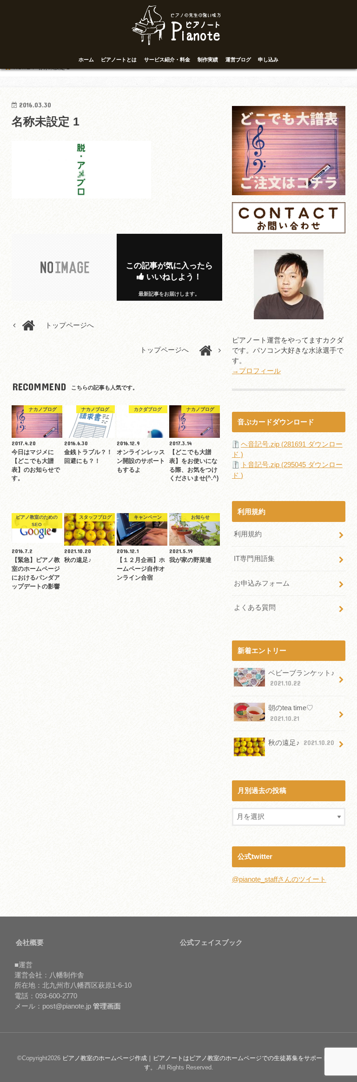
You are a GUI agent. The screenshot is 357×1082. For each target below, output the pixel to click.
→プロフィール (256, 371)
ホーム (86, 59)
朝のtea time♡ (290, 713)
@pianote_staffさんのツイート (279, 879)
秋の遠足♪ (301, 742)
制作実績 (208, 59)
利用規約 (248, 534)
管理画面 (107, 1006)
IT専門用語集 (254, 558)
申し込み (268, 59)
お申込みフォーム (262, 583)
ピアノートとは (119, 59)
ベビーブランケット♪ (301, 678)
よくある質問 (255, 607)
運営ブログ (238, 59)
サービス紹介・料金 (167, 59)
